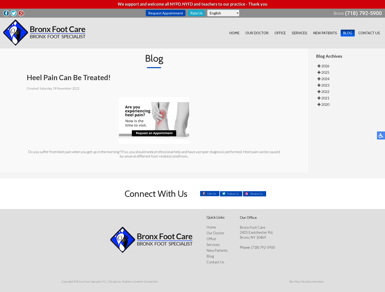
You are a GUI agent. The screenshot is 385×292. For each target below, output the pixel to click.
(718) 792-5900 (363, 13)
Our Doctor (256, 33)
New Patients (325, 33)
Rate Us (196, 13)
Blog (347, 33)
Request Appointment (165, 13)
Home (234, 33)
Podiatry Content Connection (140, 281)
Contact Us (369, 33)
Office (280, 33)
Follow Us (233, 193)
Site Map (294, 281)
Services (299, 33)
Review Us (256, 193)
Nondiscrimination (313, 281)
